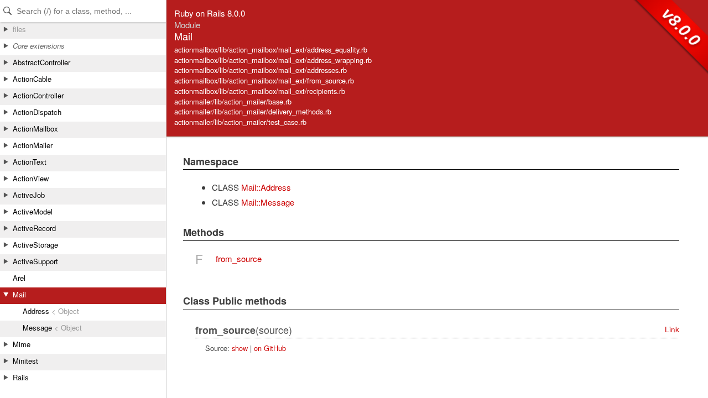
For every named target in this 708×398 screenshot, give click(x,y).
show (240, 348)
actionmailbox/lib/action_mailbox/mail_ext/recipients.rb (259, 91)
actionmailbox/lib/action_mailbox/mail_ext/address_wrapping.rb (273, 60)
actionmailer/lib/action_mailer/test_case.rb (240, 122)
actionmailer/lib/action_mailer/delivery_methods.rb (252, 111)
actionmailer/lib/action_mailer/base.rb (232, 101)
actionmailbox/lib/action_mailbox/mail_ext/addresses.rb (260, 70)
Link (672, 329)
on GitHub (270, 348)
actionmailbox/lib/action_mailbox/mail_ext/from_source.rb (264, 80)
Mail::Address (266, 187)
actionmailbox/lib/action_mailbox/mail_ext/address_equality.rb (270, 49)
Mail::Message (267, 202)
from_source (239, 258)
